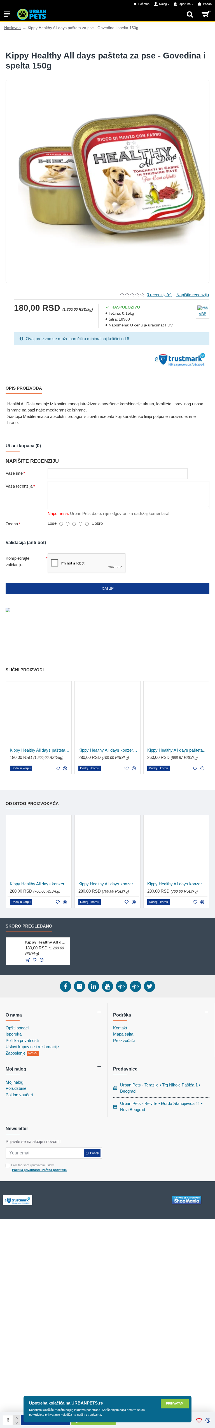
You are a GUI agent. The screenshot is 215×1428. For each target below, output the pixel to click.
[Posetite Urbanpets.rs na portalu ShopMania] (186, 1200)
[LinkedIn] (93, 986)
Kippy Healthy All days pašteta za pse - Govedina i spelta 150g (46, 942)
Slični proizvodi (25, 669)
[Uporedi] (65, 768)
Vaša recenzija (19, 486)
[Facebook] (65, 986)
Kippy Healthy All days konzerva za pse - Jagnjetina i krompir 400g (108, 883)
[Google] (121, 986)
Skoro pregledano (29, 926)
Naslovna (12, 27)
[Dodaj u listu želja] (58, 768)
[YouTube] (107, 986)
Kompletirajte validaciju (17, 561)
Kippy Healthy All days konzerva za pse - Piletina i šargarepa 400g (177, 883)
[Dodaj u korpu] (27, 960)
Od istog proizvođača (32, 803)
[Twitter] (149, 986)
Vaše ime (14, 473)
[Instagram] (79, 986)
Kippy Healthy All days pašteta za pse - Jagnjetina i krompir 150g (40, 750)
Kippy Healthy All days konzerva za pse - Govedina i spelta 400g (108, 750)
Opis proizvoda (24, 388)
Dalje (108, 588)
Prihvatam (174, 1403)
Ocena (12, 523)
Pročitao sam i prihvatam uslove (39, 1167)
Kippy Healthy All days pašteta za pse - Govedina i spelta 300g (177, 750)
